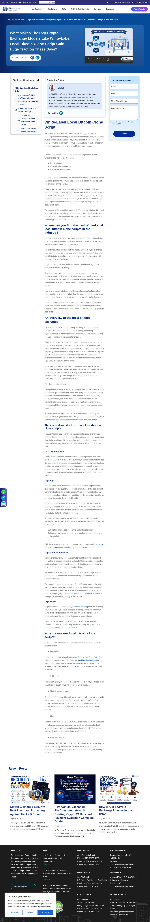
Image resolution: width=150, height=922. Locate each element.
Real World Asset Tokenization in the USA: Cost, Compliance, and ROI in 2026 (119, 810)
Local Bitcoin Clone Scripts (22, 20)
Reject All (30, 912)
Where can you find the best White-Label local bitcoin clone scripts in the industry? (28, 99)
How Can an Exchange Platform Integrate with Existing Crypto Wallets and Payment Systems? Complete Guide (29, 814)
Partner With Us (139, 9)
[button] (32, 58)
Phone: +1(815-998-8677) (88, 864)
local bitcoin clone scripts (88, 660)
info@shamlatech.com (29, 2)
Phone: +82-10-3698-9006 (88, 912)
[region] (30, 905)
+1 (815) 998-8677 (11, 2)
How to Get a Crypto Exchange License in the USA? (70, 810)
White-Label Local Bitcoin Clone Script (26, 89)
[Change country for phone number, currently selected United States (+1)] (112, 101)
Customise (15, 912)
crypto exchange (82, 607)
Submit (124, 134)
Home (9, 20)
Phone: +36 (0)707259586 (120, 867)
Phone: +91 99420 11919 (87, 886)
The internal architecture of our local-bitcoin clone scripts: (28, 120)
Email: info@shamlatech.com (89, 861)
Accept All (46, 912)
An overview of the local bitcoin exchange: (27, 109)
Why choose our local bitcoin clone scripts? (29, 130)
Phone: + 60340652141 (119, 915)
